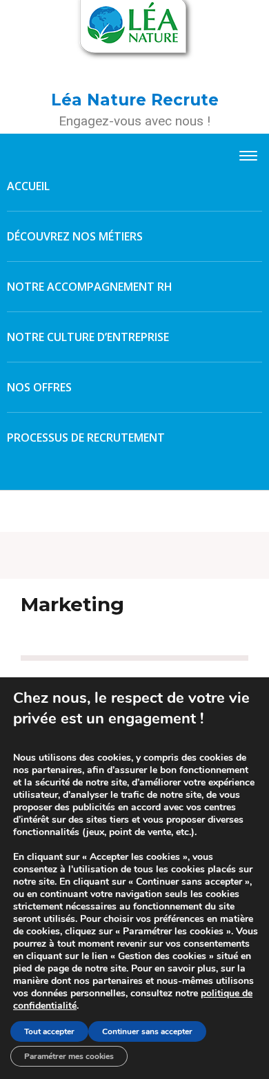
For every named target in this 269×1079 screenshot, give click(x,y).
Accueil (28, 186)
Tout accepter (49, 1031)
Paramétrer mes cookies (69, 1056)
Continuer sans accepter (147, 1031)
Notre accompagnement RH (89, 286)
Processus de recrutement (86, 437)
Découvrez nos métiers (75, 236)
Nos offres (39, 387)
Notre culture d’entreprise (88, 337)
